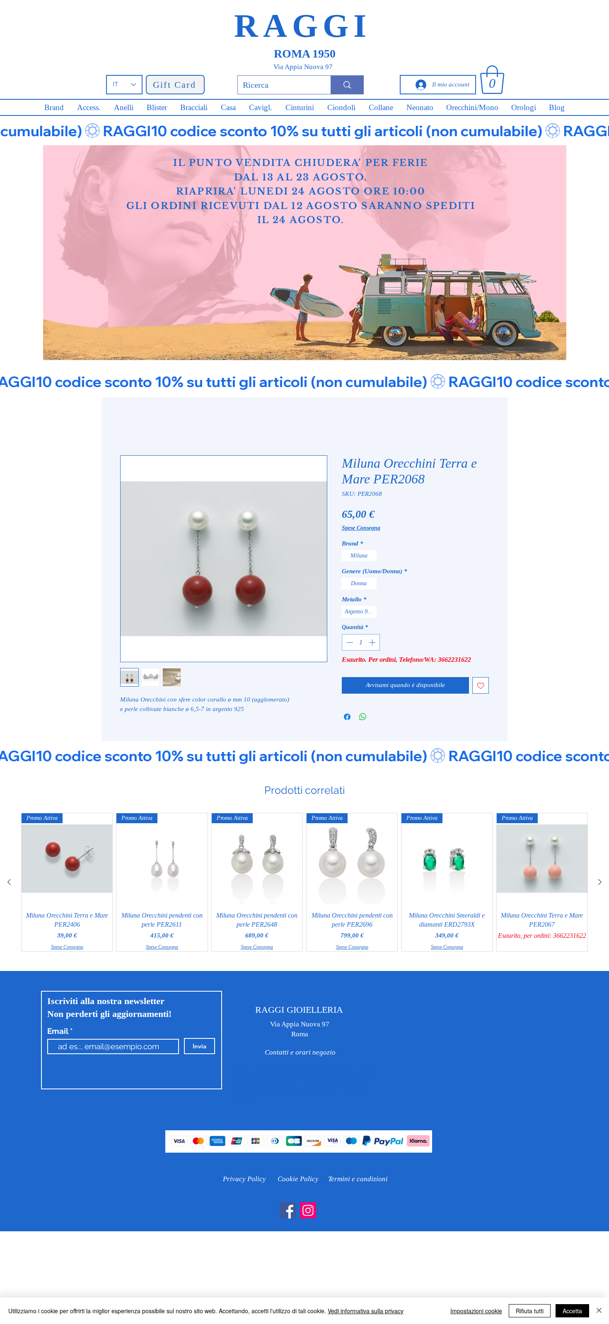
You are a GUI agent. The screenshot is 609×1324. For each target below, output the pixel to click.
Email (58, 1031)
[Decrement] (349, 642)
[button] (492, 79)
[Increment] (373, 642)
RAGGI (302, 25)
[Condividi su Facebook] (347, 717)
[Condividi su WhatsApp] (363, 717)
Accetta (572, 1311)
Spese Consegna (361, 528)
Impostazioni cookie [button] (476, 1311)
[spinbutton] (361, 642)
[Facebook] (288, 1210)
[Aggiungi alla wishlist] (480, 685)
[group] (304, 882)
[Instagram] (308, 1210)
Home (128, 426)
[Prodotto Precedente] (9, 882)
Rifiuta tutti (530, 1311)
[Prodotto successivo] (600, 882)
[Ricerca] (347, 85)
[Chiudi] (599, 1310)
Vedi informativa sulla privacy (366, 1311)
